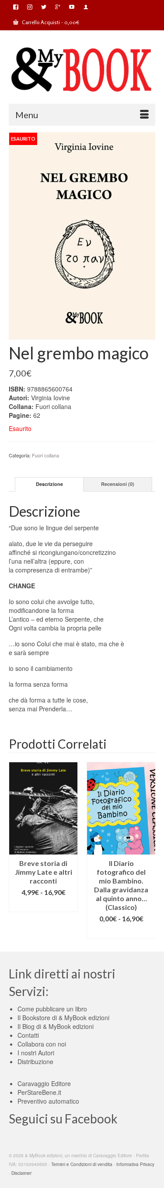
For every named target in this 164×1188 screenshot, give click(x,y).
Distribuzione (35, 1061)
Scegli (43, 905)
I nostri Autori (35, 1052)
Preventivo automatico (48, 1101)
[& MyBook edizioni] (82, 70)
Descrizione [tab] (49, 484)
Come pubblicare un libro (52, 1008)
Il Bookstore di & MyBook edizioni (63, 1017)
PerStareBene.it (39, 1092)
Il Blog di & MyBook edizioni (55, 1026)
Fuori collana (45, 455)
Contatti (28, 1035)
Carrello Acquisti (50, 22)
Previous (16, 849)
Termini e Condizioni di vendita (81, 1164)
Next (147, 849)
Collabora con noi (41, 1044)
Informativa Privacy (135, 1164)
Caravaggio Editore (44, 1083)
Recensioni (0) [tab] (117, 484)
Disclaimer (21, 1173)
